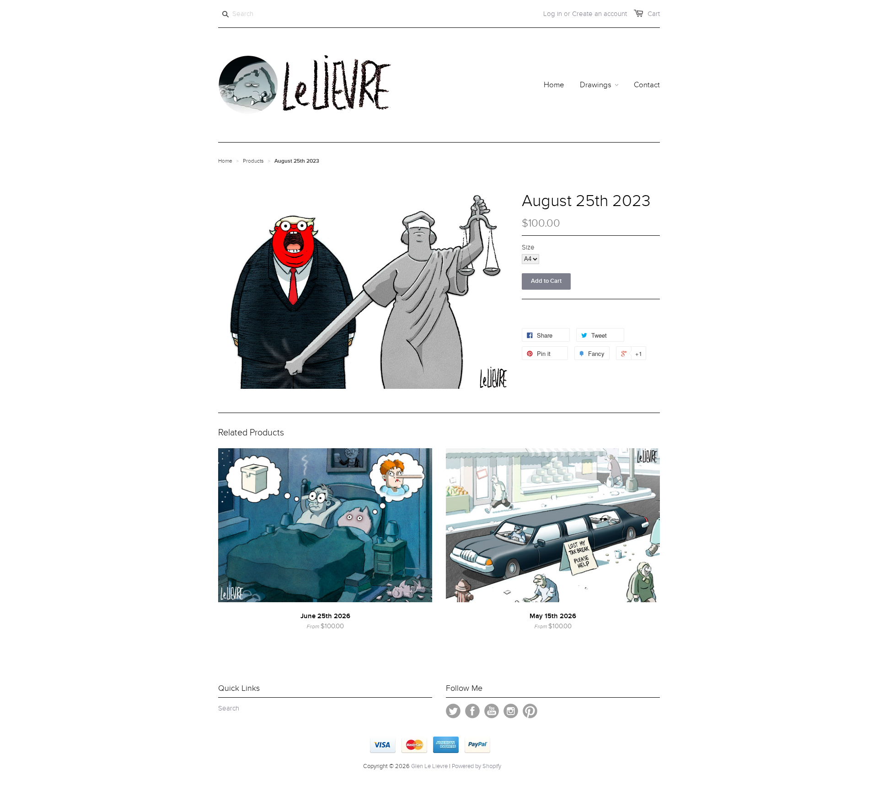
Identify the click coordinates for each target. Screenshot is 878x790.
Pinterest (530, 711)
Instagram (510, 711)
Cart (654, 14)
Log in (552, 14)
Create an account (599, 14)
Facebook (472, 711)
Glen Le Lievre (429, 766)
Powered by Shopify (476, 766)
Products (253, 161)
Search (228, 708)
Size (528, 247)
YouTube (491, 711)
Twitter (453, 711)
